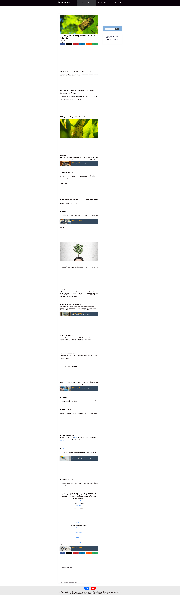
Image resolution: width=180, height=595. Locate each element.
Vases (63, 448)
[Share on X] (69, 44)
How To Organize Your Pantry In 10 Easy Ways (69, 582)
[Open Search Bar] (121, 3)
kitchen (75, 437)
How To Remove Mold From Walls (66, 581)
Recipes (98, 2)
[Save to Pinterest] (76, 44)
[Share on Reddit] (89, 44)
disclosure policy (111, 39)
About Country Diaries (113, 2)
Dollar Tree (62, 440)
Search (106, 26)
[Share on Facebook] (62, 44)
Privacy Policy (104, 2)
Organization (88, 2)
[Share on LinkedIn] (82, 44)
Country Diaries (64, 2)
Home (75, 2)
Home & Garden (80, 2)
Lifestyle (94, 2)
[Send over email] (95, 44)
